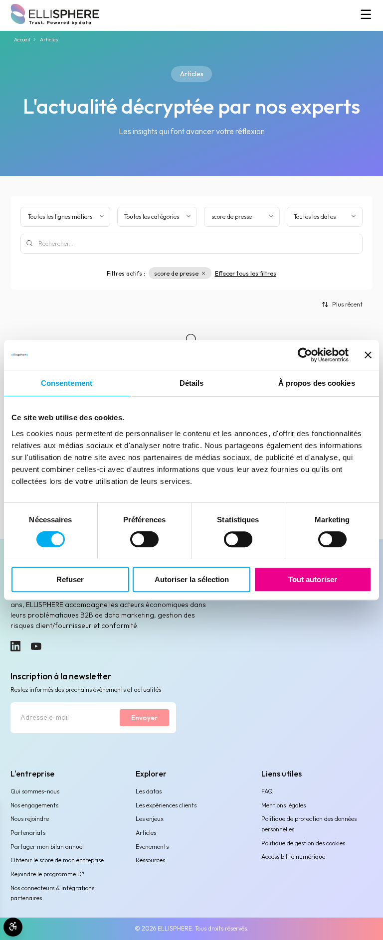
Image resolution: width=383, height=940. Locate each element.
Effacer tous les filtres (245, 273)
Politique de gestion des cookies (303, 843)
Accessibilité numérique (293, 856)
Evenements (152, 846)
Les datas (149, 791)
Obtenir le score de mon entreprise (57, 860)
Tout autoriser (312, 579)
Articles (146, 832)
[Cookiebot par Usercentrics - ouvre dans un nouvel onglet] (305, 354)
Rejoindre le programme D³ (47, 874)
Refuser (70, 579)
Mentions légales (283, 805)
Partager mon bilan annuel (47, 846)
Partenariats (27, 832)
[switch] (144, 539)
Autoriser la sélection (192, 579)
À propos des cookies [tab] (316, 383)
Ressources (150, 860)
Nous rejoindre (29, 818)
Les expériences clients (166, 805)
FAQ (267, 791)
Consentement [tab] (66, 383)
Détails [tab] (192, 383)
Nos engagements (34, 805)
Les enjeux (150, 818)
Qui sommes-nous (34, 791)
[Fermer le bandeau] (368, 354)
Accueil (22, 39)
